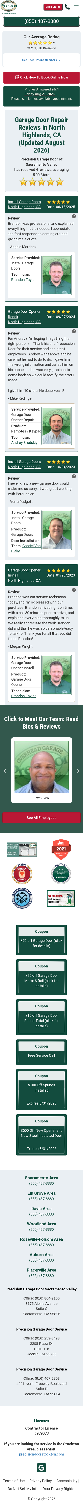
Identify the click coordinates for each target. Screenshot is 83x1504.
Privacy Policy (40, 1481)
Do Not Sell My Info (23, 1489)
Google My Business (41, 1467)
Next (78, 771)
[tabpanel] (41, 769)
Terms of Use (14, 1481)
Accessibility (66, 1481)
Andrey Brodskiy (24, 442)
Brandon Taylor (23, 280)
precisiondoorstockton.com (41, 1454)
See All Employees (42, 817)
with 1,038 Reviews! (41, 48)
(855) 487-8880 (41, 1183)
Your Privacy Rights (58, 1489)
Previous (5, 771)
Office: (41, 1298)
